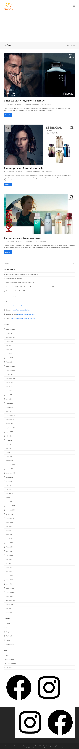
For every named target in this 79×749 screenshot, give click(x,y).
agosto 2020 (9, 522)
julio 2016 (8, 608)
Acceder (6, 655)
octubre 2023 (9, 374)
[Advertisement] (39, 27)
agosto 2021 (9, 477)
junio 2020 (9, 530)
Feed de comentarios (10, 663)
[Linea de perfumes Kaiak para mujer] (39, 214)
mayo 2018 (9, 567)
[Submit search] (73, 264)
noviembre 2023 (10, 370)
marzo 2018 (9, 576)
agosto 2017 (9, 596)
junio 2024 (9, 349)
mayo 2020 (9, 534)
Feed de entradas (9, 659)
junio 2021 (9, 481)
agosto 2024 (9, 341)
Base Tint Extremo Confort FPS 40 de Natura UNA (20, 282)
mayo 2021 (9, 485)
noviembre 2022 (10, 419)
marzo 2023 (9, 403)
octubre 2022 (9, 423)
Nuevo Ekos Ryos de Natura (14, 278)
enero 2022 (9, 456)
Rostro (8, 640)
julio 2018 (8, 559)
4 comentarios (47, 104)
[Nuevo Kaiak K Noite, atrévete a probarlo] (39, 75)
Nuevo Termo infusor (18, 302)
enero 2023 (9, 411)
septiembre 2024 (10, 337)
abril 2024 (9, 354)
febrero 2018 (9, 580)
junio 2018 (9, 563)
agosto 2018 (9, 555)
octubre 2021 (9, 469)
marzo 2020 (9, 543)
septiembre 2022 (10, 428)
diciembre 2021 (10, 460)
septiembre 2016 (10, 600)
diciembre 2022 (10, 415)
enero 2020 (9, 551)
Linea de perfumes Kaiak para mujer (22, 238)
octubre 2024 (9, 333)
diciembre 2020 (10, 506)
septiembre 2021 (10, 473)
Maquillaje (9, 632)
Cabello (8, 623)
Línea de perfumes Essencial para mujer (24, 168)
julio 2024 (8, 345)
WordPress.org (8, 667)
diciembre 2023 (10, 366)
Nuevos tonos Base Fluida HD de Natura (23, 318)
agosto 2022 (9, 432)
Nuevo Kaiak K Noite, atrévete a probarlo (24, 100)
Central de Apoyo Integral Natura (26, 314)
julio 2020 (8, 526)
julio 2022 (8, 436)
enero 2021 (9, 502)
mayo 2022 (9, 444)
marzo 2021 (9, 493)
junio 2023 (9, 391)
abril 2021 (9, 489)
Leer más (8, 115)
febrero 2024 (9, 362)
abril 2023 (9, 399)
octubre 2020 (9, 514)
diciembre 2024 (10, 329)
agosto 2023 (9, 382)
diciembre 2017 (10, 588)
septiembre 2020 (10, 518)
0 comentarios (48, 171)
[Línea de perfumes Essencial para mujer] (39, 144)
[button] (74, 6)
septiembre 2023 (10, 378)
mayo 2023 (9, 395)
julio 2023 (8, 386)
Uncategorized (35, 104)
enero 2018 (9, 584)
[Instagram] (49, 702)
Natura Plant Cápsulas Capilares (21, 310)
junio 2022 (9, 440)
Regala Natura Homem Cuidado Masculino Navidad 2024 (22, 274)
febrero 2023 (9, 407)
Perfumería (28, 104)
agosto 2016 (9, 604)
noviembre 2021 (10, 465)
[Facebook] (19, 702)
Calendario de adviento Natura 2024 (16, 291)
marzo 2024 (9, 358)
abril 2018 (9, 571)
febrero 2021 (9, 497)
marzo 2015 (9, 613)
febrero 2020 (9, 547)
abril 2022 (9, 448)
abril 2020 (9, 539)
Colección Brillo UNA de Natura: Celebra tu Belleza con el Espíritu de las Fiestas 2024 (30, 287)
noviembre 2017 (10, 592)
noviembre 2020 (10, 510)
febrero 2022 (9, 452)
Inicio (68, 45)
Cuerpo (8, 628)
